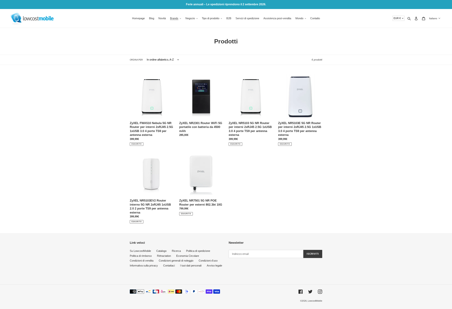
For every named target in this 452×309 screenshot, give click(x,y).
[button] (434, 18)
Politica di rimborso (141, 255)
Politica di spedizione (198, 250)
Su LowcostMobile (140, 250)
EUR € (397, 18)
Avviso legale (214, 265)
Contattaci (169, 265)
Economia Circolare (187, 255)
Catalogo (161, 250)
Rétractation (164, 255)
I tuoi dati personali (190, 265)
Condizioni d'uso (208, 260)
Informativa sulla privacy (144, 265)
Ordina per (136, 60)
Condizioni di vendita (141, 260)
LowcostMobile (315, 301)
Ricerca (176, 250)
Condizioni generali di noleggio (176, 260)
